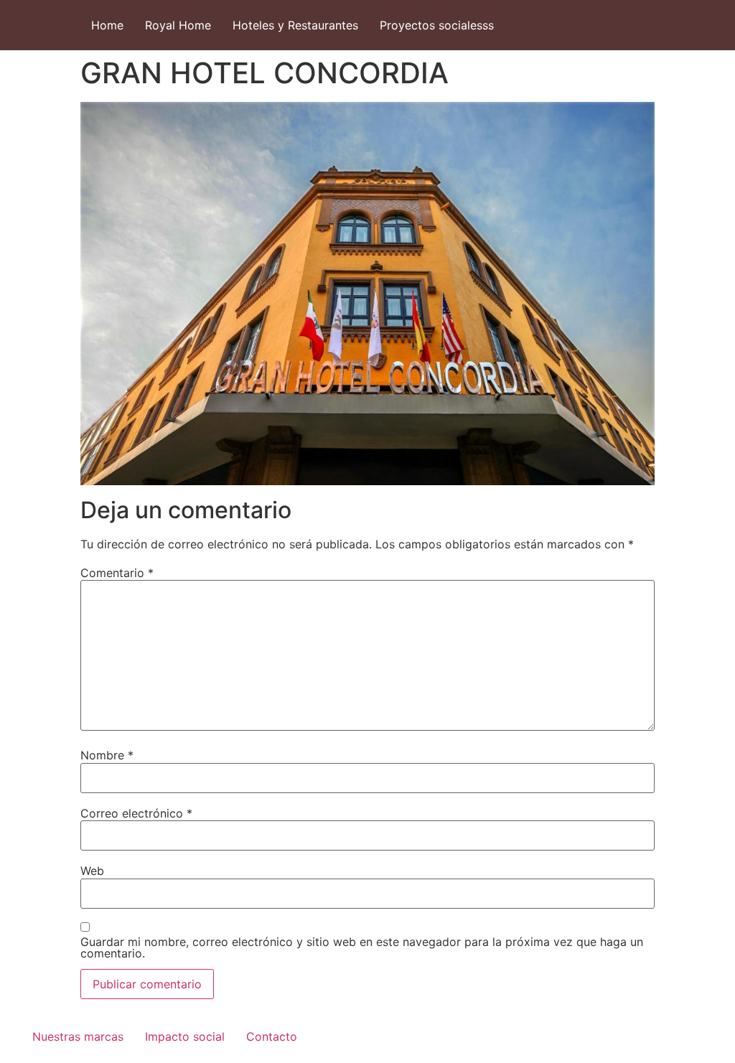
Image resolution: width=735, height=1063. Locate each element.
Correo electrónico (136, 813)
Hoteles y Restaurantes (295, 25)
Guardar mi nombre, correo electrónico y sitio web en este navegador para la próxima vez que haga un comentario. (361, 947)
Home (107, 25)
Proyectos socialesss (437, 25)
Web (92, 870)
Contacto (271, 1036)
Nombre (107, 755)
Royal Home (178, 25)
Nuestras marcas (77, 1036)
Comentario (117, 573)
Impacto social (185, 1036)
